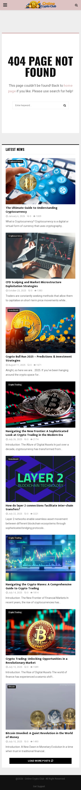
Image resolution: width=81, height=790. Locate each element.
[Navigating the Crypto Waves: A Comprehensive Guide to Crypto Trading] (40, 558)
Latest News (15, 149)
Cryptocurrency (15, 161)
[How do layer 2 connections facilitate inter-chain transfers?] (40, 479)
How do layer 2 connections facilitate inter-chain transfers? (39, 507)
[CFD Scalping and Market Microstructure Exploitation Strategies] (40, 256)
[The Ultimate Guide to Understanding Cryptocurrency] (40, 181)
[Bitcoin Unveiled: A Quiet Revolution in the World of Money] (40, 706)
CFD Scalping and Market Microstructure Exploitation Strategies (33, 284)
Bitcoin (11, 687)
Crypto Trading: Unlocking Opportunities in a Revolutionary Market (36, 660)
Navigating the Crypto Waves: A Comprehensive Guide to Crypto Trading (39, 586)
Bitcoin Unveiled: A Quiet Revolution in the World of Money (39, 735)
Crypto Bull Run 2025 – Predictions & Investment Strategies (39, 358)
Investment (13, 310)
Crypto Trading (14, 385)
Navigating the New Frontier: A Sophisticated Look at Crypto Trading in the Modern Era (37, 433)
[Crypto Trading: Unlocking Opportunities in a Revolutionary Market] (40, 632)
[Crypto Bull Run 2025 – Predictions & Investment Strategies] (40, 330)
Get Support (39, 786)
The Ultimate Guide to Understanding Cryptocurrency (31, 209)
